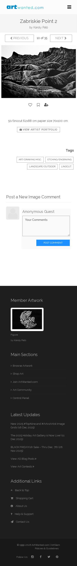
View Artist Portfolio (39, 129)
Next (60, 38)
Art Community (22, 389)
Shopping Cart (24, 498)
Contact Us (22, 521)
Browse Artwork (22, 365)
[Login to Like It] (30, 105)
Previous (21, 38)
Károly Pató (40, 27)
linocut (66, 166)
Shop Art (18, 373)
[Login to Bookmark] (38, 105)
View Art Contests (22, 466)
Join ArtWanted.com (25, 381)
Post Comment (53, 242)
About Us (21, 506)
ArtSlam (55, 545)
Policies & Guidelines (47, 548)
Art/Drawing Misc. (30, 159)
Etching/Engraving (59, 159)
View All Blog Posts (23, 458)
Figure (14, 334)
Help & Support (23, 513)
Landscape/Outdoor (42, 166)
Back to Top (21, 490)
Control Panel (21, 398)
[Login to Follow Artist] (46, 105)
